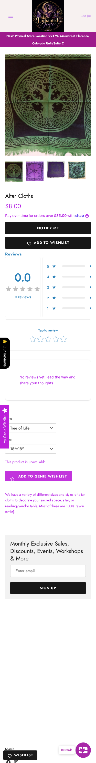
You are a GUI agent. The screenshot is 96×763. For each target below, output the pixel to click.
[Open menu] (10, 16)
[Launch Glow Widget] (83, 750)
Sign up (48, 587)
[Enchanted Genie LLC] (48, 16)
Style (8, 418)
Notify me (48, 228)
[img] (22, 289)
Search (9, 749)
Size (8, 439)
